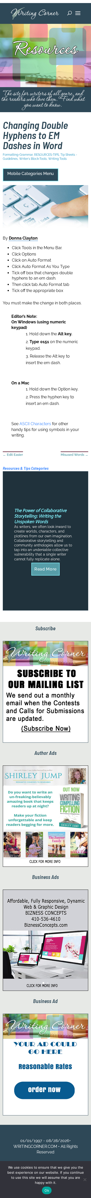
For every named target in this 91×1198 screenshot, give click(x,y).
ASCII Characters (35, 423)
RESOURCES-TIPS (46, 154)
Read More (45, 569)
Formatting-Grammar (18, 154)
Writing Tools (57, 159)
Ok (46, 1190)
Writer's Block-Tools (33, 159)
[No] (84, 1179)
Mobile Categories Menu (30, 173)
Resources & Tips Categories (26, 468)
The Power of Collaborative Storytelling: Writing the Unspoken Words (40, 516)
